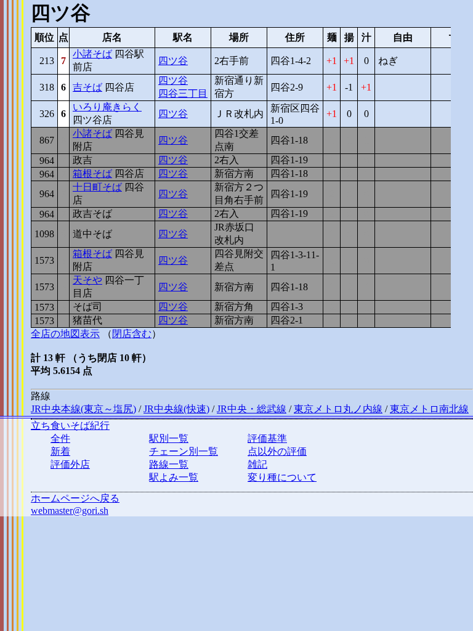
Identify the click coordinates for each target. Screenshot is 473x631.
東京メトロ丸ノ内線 (338, 409)
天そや (87, 280)
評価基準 (267, 438)
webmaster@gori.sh (69, 510)
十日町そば (97, 187)
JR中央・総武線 (251, 409)
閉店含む (132, 333)
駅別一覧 (168, 438)
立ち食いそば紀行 (70, 425)
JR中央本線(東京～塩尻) (83, 409)
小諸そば (92, 54)
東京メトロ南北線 (429, 409)
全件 (60, 438)
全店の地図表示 (65, 333)
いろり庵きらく (107, 107)
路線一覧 (168, 464)
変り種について (282, 477)
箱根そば (92, 173)
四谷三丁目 (183, 93)
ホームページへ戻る (75, 498)
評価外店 (70, 464)
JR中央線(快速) (176, 409)
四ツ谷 (173, 60)
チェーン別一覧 (183, 451)
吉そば (87, 87)
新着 (60, 451)
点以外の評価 (277, 451)
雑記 (257, 464)
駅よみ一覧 (173, 477)
